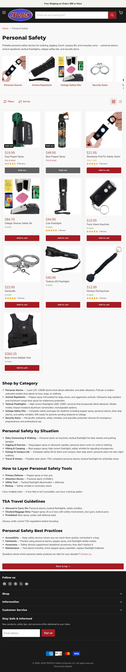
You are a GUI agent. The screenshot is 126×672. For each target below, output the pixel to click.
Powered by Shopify (63, 666)
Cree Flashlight (53, 223)
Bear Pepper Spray (55, 156)
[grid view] (113, 101)
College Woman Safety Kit (18, 223)
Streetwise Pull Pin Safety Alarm (103, 156)
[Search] (112, 15)
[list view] (120, 101)
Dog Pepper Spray (14, 156)
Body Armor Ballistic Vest (18, 357)
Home (5, 28)
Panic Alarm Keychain (98, 224)
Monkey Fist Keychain (98, 291)
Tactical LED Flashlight (57, 281)
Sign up (48, 633)
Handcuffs (10, 291)
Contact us (86, 554)
